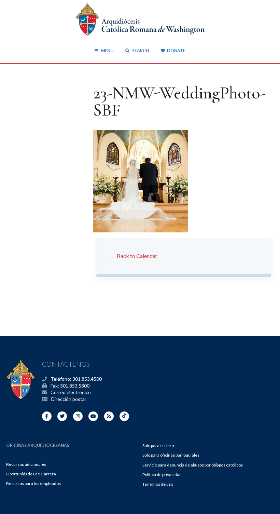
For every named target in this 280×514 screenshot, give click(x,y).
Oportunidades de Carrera (31, 473)
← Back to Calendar (133, 256)
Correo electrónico (71, 392)
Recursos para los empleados (33, 483)
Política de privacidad (162, 474)
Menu (107, 50)
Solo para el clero (158, 445)
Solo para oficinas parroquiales (170, 455)
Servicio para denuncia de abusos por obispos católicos (192, 465)
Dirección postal (68, 399)
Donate (176, 50)
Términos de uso (157, 484)
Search (140, 50)
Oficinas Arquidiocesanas (37, 445)
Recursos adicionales (26, 464)
